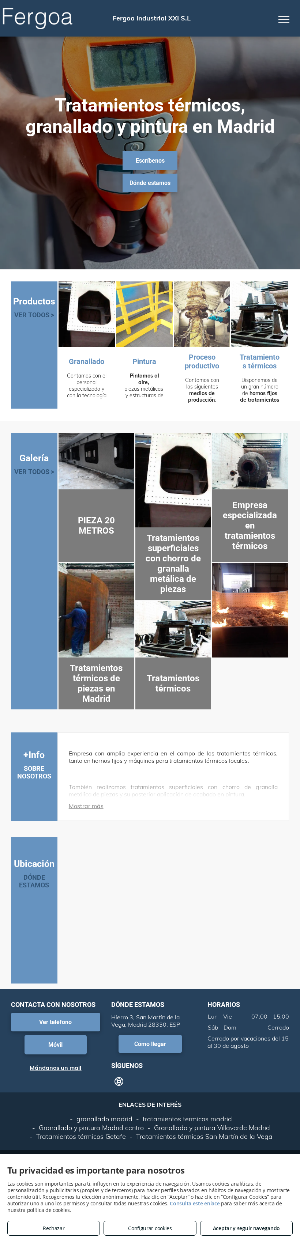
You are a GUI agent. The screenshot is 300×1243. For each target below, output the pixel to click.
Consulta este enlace (195, 1203)
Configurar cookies (150, 1228)
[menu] (283, 19)
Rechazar (54, 1228)
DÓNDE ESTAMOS (34, 881)
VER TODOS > (34, 315)
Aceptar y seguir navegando (246, 1228)
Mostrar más (86, 806)
